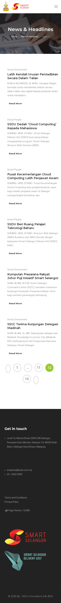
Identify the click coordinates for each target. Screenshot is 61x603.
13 (27, 379)
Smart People (14, 119)
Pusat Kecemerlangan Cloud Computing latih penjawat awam (33, 176)
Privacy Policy (12, 502)
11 (39, 368)
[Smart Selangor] (16, 6)
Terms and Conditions (16, 497)
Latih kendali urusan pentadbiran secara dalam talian (32, 76)
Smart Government (17, 69)
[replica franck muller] (2, 394)
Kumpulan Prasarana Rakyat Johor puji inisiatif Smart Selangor (32, 276)
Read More (15, 103)
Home (14, 36)
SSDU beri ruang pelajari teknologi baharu (26, 226)
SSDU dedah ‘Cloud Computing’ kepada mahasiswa (31, 126)
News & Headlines (29, 36)
